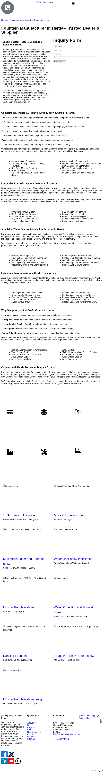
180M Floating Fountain (19, 515)
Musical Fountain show (18, 607)
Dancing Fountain (15, 655)
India (22, 20)
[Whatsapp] (18, 761)
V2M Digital (97, 770)
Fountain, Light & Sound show (74, 655)
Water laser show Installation (73, 559)
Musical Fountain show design (23, 699)
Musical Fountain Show (69, 515)
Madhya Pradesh (34, 20)
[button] (87, 4)
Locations (13, 20)
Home (4, 20)
